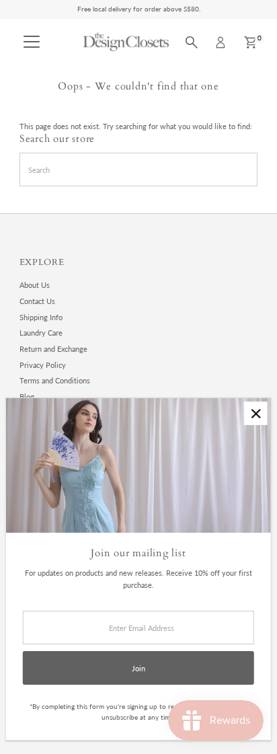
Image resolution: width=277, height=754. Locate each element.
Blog (26, 396)
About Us (34, 284)
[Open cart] (250, 42)
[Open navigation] (31, 42)
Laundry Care (41, 332)
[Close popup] (256, 413)
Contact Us (37, 301)
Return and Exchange (53, 348)
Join (138, 668)
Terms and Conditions (54, 380)
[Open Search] (192, 42)
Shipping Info (41, 317)
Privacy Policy (42, 365)
